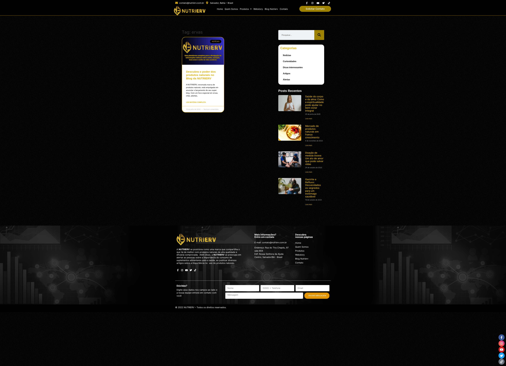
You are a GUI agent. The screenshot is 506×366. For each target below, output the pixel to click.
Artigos (286, 73)
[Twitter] (323, 3)
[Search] (319, 35)
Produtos (244, 9)
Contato (284, 9)
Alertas (286, 79)
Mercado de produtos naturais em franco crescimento (312, 132)
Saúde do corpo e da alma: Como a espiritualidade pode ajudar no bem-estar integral (314, 103)
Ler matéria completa (196, 102)
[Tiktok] (329, 3)
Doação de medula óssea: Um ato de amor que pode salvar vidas (314, 158)
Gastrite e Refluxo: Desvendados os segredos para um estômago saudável (313, 188)
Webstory (258, 9)
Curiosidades (289, 61)
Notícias (287, 55)
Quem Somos (231, 9)
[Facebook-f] (306, 3)
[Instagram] (312, 3)
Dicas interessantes (293, 67)
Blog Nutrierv (271, 9)
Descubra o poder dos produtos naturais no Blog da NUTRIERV (201, 75)
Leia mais (308, 119)
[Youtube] (318, 3)
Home (220, 9)
